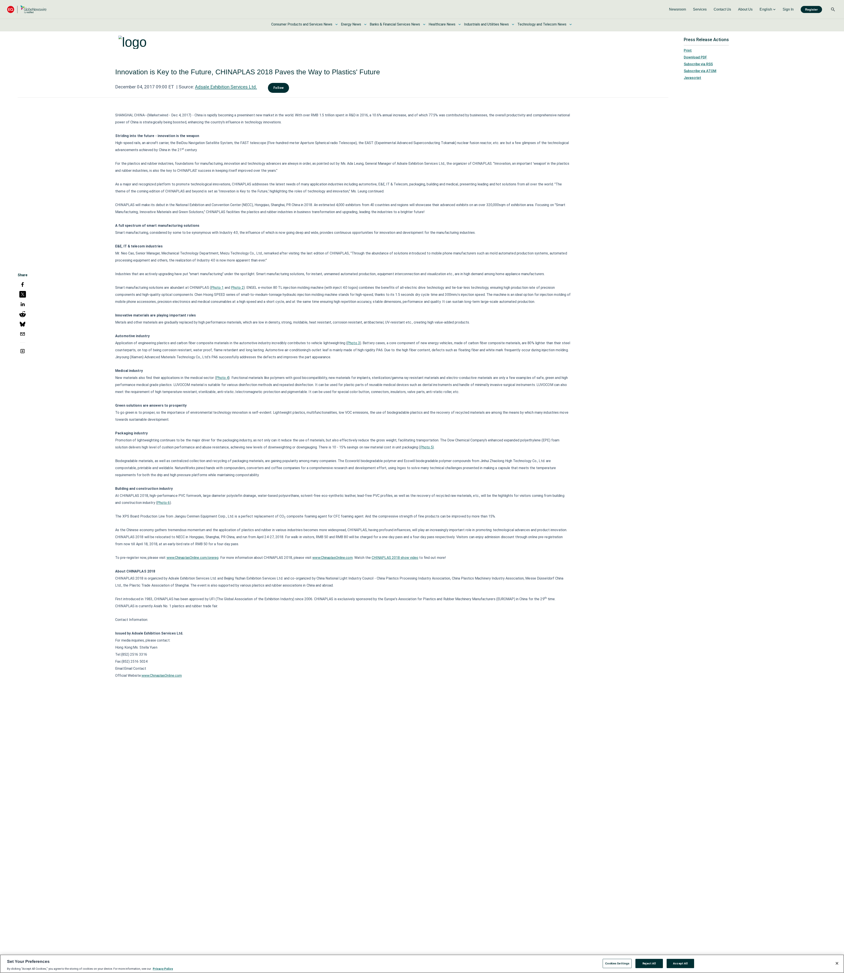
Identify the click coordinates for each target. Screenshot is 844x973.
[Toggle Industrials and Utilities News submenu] (513, 24)
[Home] (27, 9)
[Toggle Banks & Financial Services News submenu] (424, 24)
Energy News (351, 24)
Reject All (649, 963)
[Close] (837, 963)
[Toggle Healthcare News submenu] (459, 24)
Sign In (788, 9)
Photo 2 (237, 287)
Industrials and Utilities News (486, 24)
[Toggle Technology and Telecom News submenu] (570, 24)
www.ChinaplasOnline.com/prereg (193, 558)
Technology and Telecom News (541, 24)
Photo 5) (427, 447)
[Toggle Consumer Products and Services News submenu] (336, 24)
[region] (422, 964)
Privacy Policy (163, 968)
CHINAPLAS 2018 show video (395, 558)
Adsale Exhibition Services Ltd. (226, 87)
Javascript (692, 78)
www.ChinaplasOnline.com (332, 558)
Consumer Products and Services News (301, 24)
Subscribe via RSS (698, 64)
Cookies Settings (617, 963)
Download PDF (695, 57)
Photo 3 (353, 343)
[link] (677, 9)
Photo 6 (163, 503)
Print (688, 50)
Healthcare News (442, 24)
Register (811, 9)
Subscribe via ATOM (700, 71)
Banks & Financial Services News (395, 24)
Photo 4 (222, 378)
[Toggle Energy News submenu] (365, 24)
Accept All (680, 963)
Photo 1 (217, 287)
